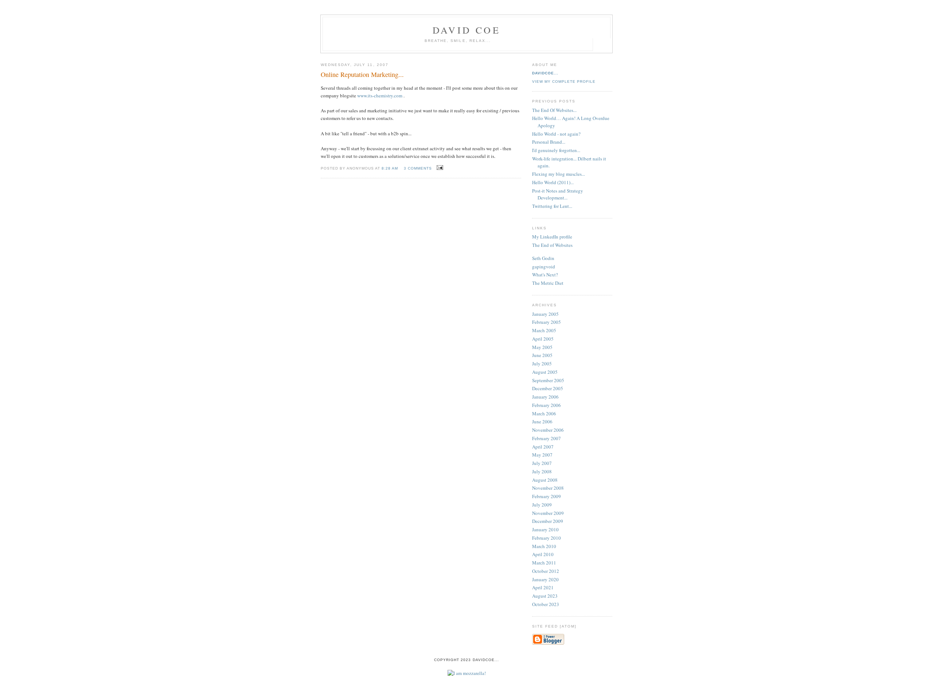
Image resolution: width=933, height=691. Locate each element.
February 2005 (546, 322)
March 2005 (544, 330)
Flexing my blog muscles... (558, 174)
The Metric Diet (547, 283)
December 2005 (547, 388)
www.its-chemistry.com (379, 95)
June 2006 (542, 421)
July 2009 (542, 504)
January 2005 (545, 314)
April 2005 (543, 338)
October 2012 (545, 571)
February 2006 (546, 405)
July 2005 (542, 363)
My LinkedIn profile (552, 236)
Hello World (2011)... (553, 182)
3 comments (418, 168)
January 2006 (545, 396)
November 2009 (548, 513)
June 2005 (542, 355)
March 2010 (544, 546)
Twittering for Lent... (552, 206)
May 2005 (542, 347)
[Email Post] (439, 167)
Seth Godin (543, 258)
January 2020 (545, 579)
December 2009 (547, 521)
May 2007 (542, 454)
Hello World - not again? (556, 134)
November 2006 (548, 430)
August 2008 (545, 480)
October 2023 (545, 604)
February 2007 (546, 438)
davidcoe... (545, 73)
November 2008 (548, 488)
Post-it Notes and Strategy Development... (557, 194)
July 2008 (542, 471)
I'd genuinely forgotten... (556, 150)
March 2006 (544, 413)
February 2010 (546, 538)
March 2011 (544, 562)
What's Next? (545, 274)
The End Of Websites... (554, 110)
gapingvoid (543, 266)
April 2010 (543, 554)
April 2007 (543, 446)
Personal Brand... (548, 142)
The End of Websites (552, 245)
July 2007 (542, 463)
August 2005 (545, 372)
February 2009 (546, 496)
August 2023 (545, 596)
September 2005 (548, 380)
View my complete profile (564, 81)
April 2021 (543, 587)
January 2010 (545, 529)
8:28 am (390, 168)
